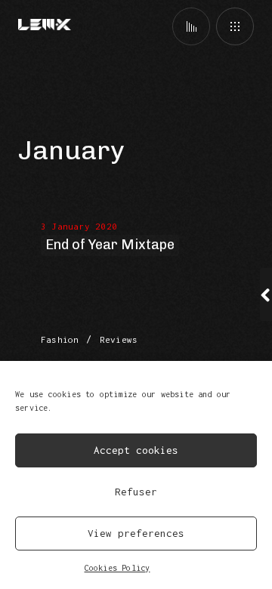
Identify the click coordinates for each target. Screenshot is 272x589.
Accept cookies (136, 450)
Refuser (136, 492)
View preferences (136, 533)
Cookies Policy (117, 567)
